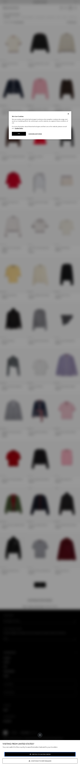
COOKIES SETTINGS (35, 134)
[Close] (40, 735)
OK (19, 133)
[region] (40, 125)
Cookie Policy (19, 128)
